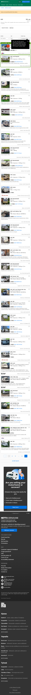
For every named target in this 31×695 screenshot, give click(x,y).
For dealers (4, 569)
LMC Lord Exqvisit (15, 61)
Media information (6, 567)
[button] (5, 37)
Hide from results (2, 70)
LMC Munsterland (15, 87)
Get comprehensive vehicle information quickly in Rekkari (8, 584)
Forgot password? (6, 551)
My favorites (4, 541)
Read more (16, 507)
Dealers (10, 4)
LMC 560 (15, 331)
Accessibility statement (7, 559)
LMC (15, 216)
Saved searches (5, 537)
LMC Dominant (15, 395)
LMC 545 (15, 74)
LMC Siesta (15, 126)
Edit (3, 7)
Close (28, 41)
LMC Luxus (15, 113)
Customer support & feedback (9, 549)
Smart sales (20, 4)
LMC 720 (15, 344)
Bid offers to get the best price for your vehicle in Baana (9, 580)
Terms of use (4, 557)
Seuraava (25, 456)
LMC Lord (15, 368)
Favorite (28, 56)
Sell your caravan (25, 1)
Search (3, 4)
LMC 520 (15, 139)
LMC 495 (15, 306)
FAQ (2, 553)
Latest (7, 4)
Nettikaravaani (5, 1)
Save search (8, 7)
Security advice (5, 555)
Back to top (15, 513)
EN (28, 513)
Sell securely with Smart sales (9, 577)
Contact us (4, 571)
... (18, 456)
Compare (2, 50)
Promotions (4, 543)
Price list (3, 565)
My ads (3, 539)
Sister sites (9, 1)
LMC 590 (15, 101)
